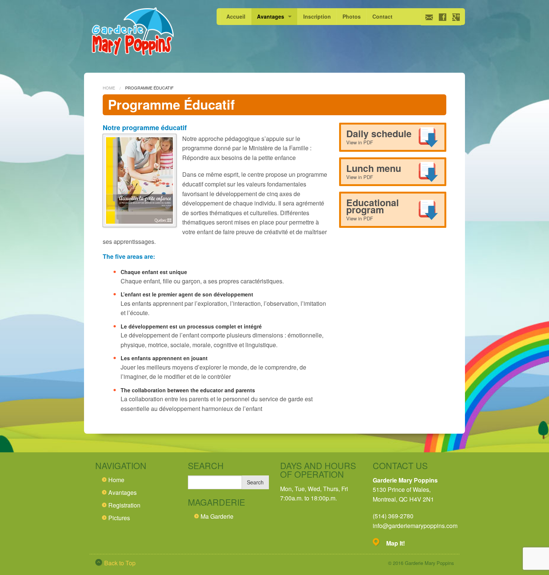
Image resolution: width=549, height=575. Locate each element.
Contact (382, 16)
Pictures (119, 517)
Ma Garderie (217, 516)
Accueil (235, 16)
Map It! (395, 543)
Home (109, 88)
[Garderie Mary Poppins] (132, 32)
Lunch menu (373, 170)
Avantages (270, 16)
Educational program (372, 209)
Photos (351, 16)
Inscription (317, 16)
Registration (124, 505)
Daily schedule (379, 136)
